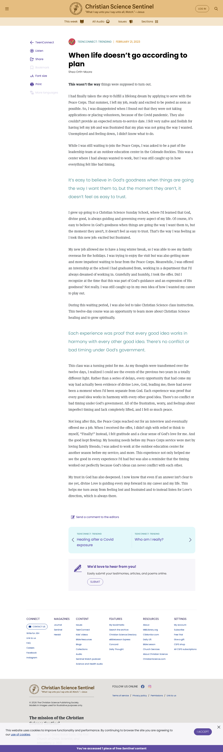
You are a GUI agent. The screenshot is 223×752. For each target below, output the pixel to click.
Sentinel (58, 630)
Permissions (157, 695)
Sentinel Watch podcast (88, 659)
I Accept (203, 732)
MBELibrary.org (150, 630)
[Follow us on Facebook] (143, 686)
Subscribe (179, 630)
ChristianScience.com (154, 659)
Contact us (39, 626)
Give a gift (179, 639)
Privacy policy (140, 695)
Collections (81, 649)
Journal (58, 625)
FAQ (28, 643)
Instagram (31, 658)
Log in (202, 8)
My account (180, 625)
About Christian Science (155, 654)
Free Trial (178, 635)
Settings (180, 619)
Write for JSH (32, 633)
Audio (79, 654)
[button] (73, 540)
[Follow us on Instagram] (150, 686)
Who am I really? (149, 539)
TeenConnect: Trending (95, 42)
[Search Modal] (216, 9)
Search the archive (118, 630)
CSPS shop (179, 644)
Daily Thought (116, 649)
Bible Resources (84, 639)
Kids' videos (82, 635)
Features (115, 619)
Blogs (79, 644)
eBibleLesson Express (119, 639)
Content (82, 619)
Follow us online (125, 686)
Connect (33, 619)
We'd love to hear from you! (111, 566)
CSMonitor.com (151, 635)
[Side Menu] (7, 9)
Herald (57, 635)
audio (89, 664)
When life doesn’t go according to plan (127, 59)
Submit (95, 582)
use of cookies (20, 734)
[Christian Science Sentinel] (111, 8)
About (146, 625)
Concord (113, 644)
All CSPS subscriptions (185, 649)
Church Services (151, 649)
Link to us (31, 638)
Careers (30, 648)
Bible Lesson (149, 644)
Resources (151, 619)
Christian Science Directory (123, 635)
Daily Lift (147, 639)
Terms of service (120, 695)
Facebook (31, 653)
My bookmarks (116, 625)
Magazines (62, 619)
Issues (79, 625)
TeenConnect (83, 630)
